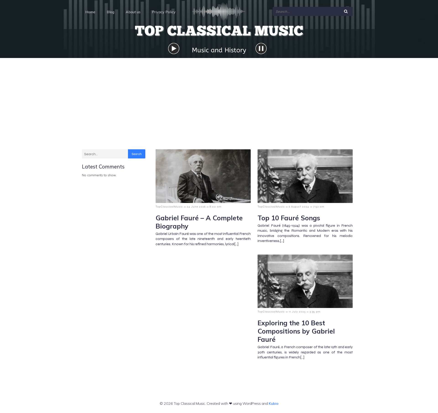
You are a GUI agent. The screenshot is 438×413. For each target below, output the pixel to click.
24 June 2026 (196, 206)
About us (133, 12)
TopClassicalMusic (169, 206)
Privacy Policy (164, 12)
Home (90, 12)
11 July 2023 (297, 311)
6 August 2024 (299, 206)
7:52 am (318, 206)
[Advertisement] (219, 92)
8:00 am (216, 206)
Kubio (274, 403)
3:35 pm (315, 311)
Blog (110, 12)
